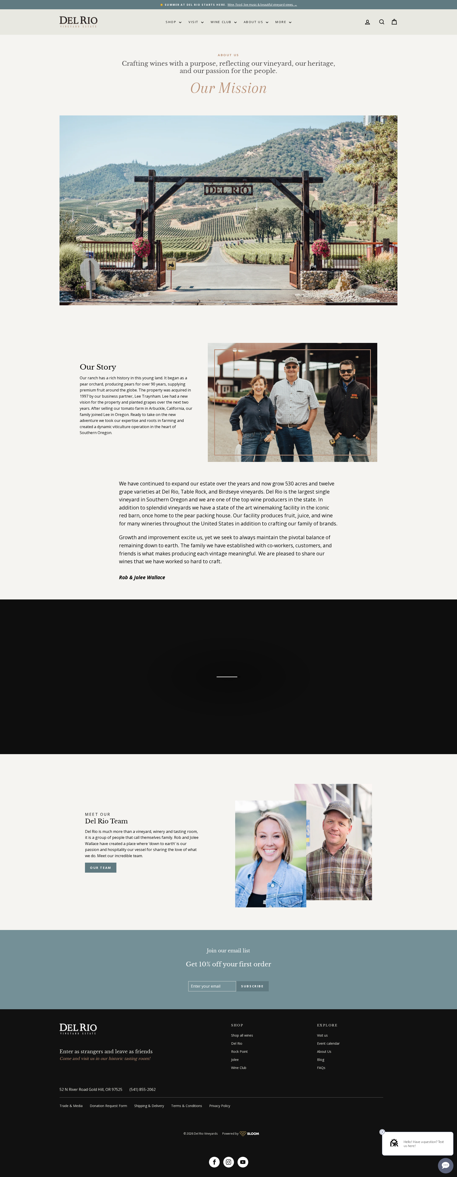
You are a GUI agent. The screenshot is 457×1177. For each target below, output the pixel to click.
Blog (320, 1059)
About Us (254, 22)
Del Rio (236, 1043)
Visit (194, 22)
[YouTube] (243, 1162)
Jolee (235, 1059)
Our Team (100, 867)
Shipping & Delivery (149, 1105)
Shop (172, 22)
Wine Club (222, 22)
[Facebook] (214, 1162)
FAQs (321, 1067)
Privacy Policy (219, 1105)
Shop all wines (242, 1035)
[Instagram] (228, 1162)
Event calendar (328, 1043)
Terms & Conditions (186, 1105)
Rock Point (239, 1051)
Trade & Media (71, 1105)
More (281, 22)
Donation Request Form (108, 1105)
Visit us (322, 1035)
